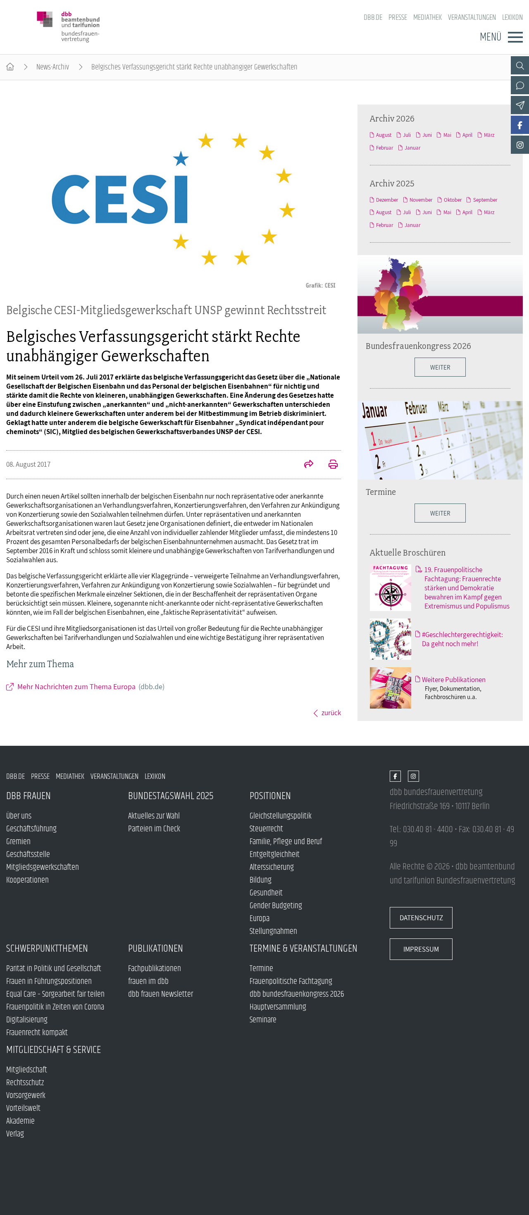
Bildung (261, 880)
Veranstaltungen (472, 18)
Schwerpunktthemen (47, 948)
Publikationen (155, 948)
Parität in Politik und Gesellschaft (53, 968)
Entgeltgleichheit (275, 854)
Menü (490, 37)
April (467, 134)
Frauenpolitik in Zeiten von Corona (55, 1007)
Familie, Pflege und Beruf (286, 841)
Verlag (15, 1134)
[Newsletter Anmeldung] (520, 105)
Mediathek (427, 18)
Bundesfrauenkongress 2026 (418, 345)
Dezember (387, 199)
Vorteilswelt (23, 1108)
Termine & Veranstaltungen (303, 948)
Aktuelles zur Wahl (154, 816)
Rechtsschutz (25, 1083)
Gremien (18, 841)
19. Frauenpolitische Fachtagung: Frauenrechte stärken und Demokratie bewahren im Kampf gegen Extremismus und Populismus (467, 588)
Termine (381, 491)
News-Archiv (52, 67)
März (489, 134)
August (383, 134)
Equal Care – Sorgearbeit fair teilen (55, 994)
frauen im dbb (148, 981)
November (421, 199)
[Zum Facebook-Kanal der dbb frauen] (520, 125)
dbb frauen (28, 796)
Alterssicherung (272, 867)
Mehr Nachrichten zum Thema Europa (90, 686)
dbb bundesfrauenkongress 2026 (297, 994)
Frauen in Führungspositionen (49, 981)
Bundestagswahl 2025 (171, 796)
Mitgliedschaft (26, 1070)
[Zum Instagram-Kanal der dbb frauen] (520, 145)
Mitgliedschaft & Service (53, 1050)
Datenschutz (421, 917)
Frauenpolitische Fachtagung (291, 981)
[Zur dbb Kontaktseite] (520, 85)
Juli (407, 134)
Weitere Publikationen (454, 679)
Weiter (440, 513)
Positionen (270, 796)
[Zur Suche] (520, 65)
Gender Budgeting (276, 906)
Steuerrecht (266, 829)
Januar (412, 147)
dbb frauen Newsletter (160, 994)
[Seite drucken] (328, 465)
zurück (331, 712)
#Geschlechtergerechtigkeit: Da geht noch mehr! (462, 639)
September (485, 199)
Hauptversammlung (278, 1007)
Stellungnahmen (273, 931)
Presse (397, 18)
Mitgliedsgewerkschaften (42, 867)
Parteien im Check (154, 829)
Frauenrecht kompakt (37, 1032)
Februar (384, 147)
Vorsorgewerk (25, 1095)
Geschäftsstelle (28, 854)
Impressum (421, 949)
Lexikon (512, 18)
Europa (259, 918)
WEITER (440, 367)
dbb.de (373, 18)
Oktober (453, 199)
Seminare (263, 1020)
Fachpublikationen (154, 968)
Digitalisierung (27, 1020)
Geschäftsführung (31, 829)
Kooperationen (27, 880)
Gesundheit (266, 893)
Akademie (20, 1121)
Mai (447, 134)
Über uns (18, 816)
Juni (427, 134)
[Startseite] (10, 67)
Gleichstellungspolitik (281, 816)
